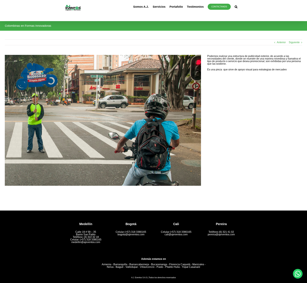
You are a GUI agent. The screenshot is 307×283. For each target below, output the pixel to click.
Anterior (281, 42)
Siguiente (294, 42)
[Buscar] (236, 6)
